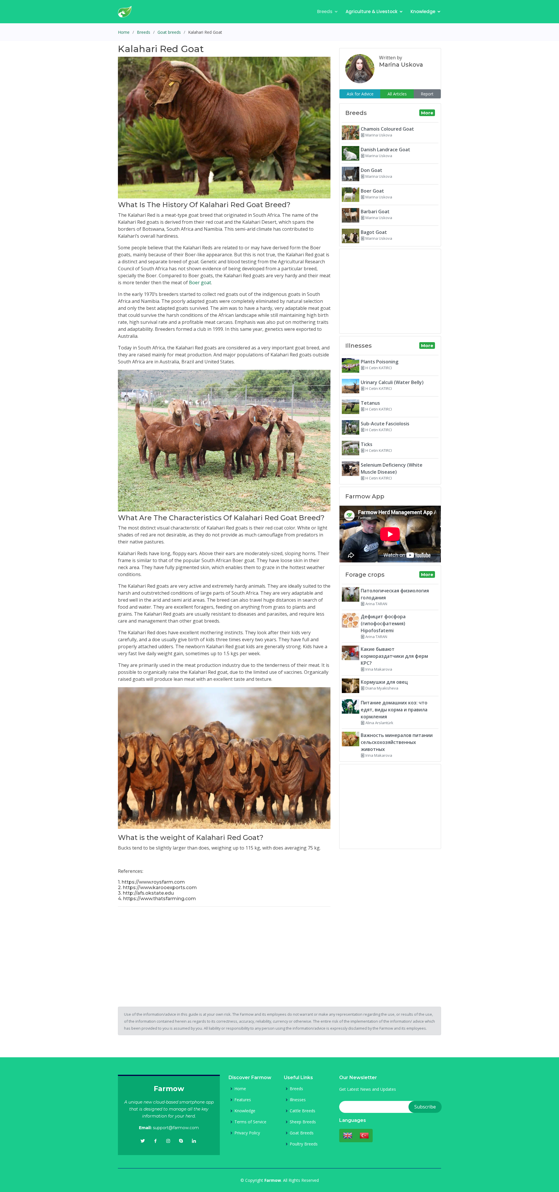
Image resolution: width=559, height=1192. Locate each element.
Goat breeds (169, 32)
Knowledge (423, 11)
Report (427, 94)
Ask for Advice (360, 94)
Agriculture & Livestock (371, 11)
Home (124, 32)
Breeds (324, 11)
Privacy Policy (247, 1133)
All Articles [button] (397, 94)
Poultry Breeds (304, 1144)
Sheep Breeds (303, 1122)
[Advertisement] (224, 952)
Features (242, 1100)
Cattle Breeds (302, 1111)
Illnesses (298, 1100)
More (427, 113)
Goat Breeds (302, 1133)
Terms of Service (250, 1122)
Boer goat (200, 282)
